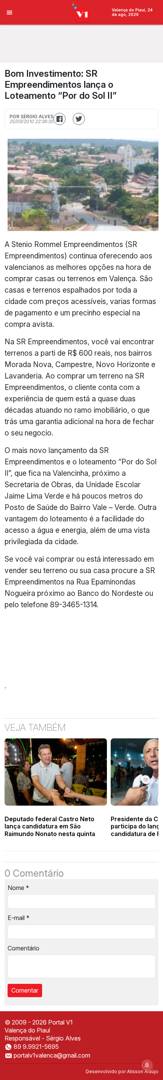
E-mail (19, 917)
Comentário (23, 948)
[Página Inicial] (81, 12)
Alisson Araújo (142, 1071)
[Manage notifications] (147, 1065)
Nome (18, 887)
